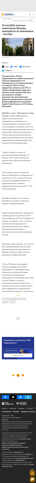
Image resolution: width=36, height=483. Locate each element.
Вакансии (5, 419)
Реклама (16, 411)
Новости (4, 408)
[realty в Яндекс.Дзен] (13, 397)
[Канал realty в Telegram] (28, 397)
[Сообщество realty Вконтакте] (20, 397)
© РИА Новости (6, 57)
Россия (12, 302)
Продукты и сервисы (28, 411)
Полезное (30, 408)
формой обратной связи (25, 458)
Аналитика (12, 408)
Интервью (21, 408)
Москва (5, 302)
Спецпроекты (6, 411)
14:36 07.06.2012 (7, 19)
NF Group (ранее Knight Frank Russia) (14, 299)
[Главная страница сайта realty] (11, 14)
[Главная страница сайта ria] (2, 14)
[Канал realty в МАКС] (5, 397)
